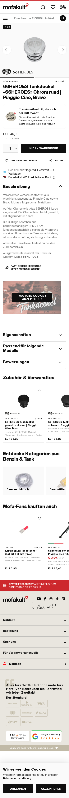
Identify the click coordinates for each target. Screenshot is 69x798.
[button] (34, 186)
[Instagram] (51, 598)
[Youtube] (38, 598)
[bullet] (17, 77)
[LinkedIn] (63, 598)
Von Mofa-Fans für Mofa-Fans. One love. (32, 747)
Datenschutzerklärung (17, 778)
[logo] (16, 6)
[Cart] (62, 7)
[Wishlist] (53, 7)
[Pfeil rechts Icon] (62, 50)
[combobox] (10, 148)
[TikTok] (57, 598)
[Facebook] (45, 598)
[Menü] (27, 733)
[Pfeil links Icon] (7, 50)
